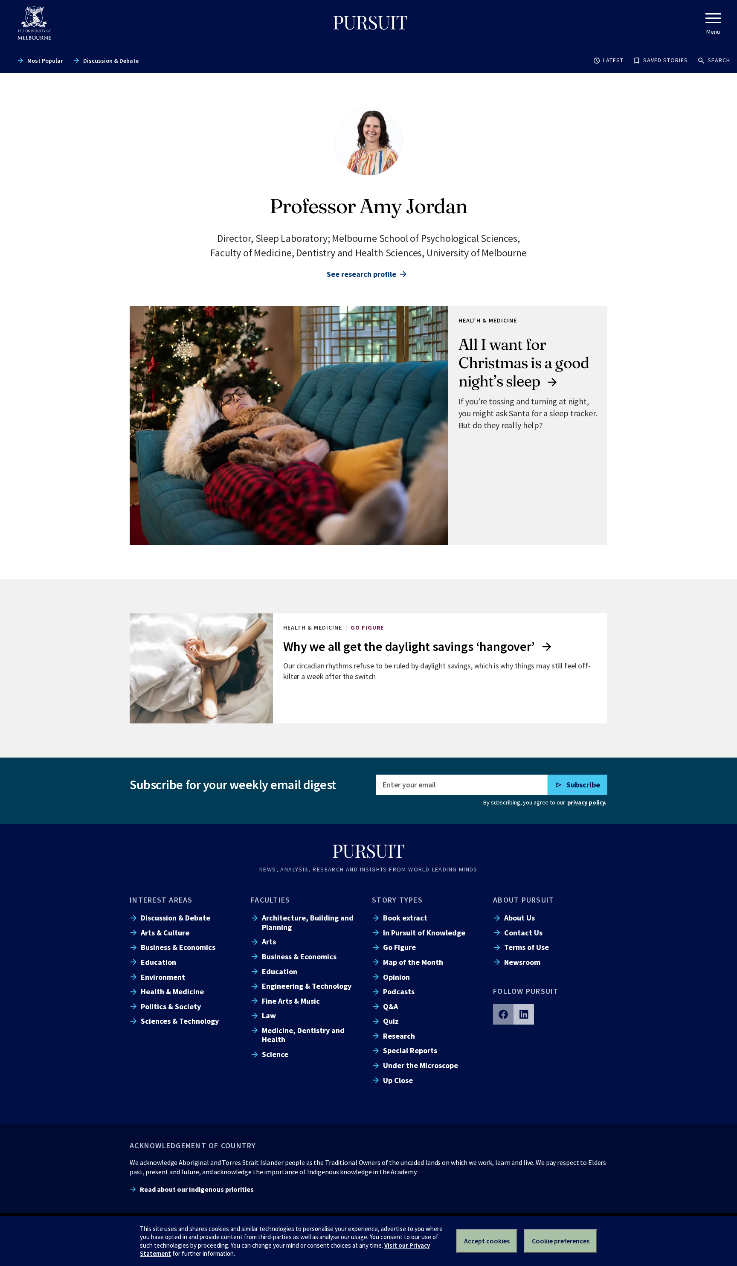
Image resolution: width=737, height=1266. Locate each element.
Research (399, 1036)
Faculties (270, 900)
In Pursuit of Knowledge (424, 933)
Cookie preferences (560, 1241)
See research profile (361, 274)
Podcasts (399, 991)
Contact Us (523, 933)
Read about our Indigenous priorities (197, 1189)
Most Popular (45, 60)
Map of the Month (413, 962)
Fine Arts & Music (291, 1001)
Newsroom (522, 962)
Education (158, 962)
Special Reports (410, 1050)
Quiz (391, 1021)
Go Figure (399, 947)
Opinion (396, 977)
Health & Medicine (172, 991)
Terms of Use (526, 947)
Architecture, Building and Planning (308, 922)
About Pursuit (523, 900)
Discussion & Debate (111, 60)
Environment (163, 977)
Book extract (405, 918)
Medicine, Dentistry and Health (303, 1034)
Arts (269, 942)
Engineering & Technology (306, 986)
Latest (613, 60)
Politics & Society (171, 1006)
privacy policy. (586, 802)
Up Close (398, 1080)
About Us (519, 918)
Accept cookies (487, 1241)
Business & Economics (178, 947)
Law (269, 1015)
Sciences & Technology (180, 1021)
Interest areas (161, 900)
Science (275, 1054)
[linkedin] (524, 1014)
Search (719, 60)
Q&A (390, 1006)
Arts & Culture (165, 933)
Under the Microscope (420, 1065)
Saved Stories (665, 60)
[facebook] (503, 1014)
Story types (397, 900)
